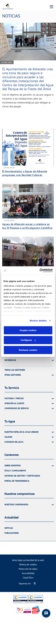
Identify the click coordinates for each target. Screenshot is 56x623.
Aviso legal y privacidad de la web (28, 560)
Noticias (8, 528)
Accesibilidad (28, 573)
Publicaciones (11, 533)
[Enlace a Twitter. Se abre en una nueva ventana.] (35, 583)
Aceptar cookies (28, 330)
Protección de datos (28, 568)
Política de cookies (28, 564)
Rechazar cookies (28, 350)
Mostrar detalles (38, 320)
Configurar (26, 340)
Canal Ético (28, 577)
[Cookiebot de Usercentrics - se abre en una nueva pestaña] (40, 271)
